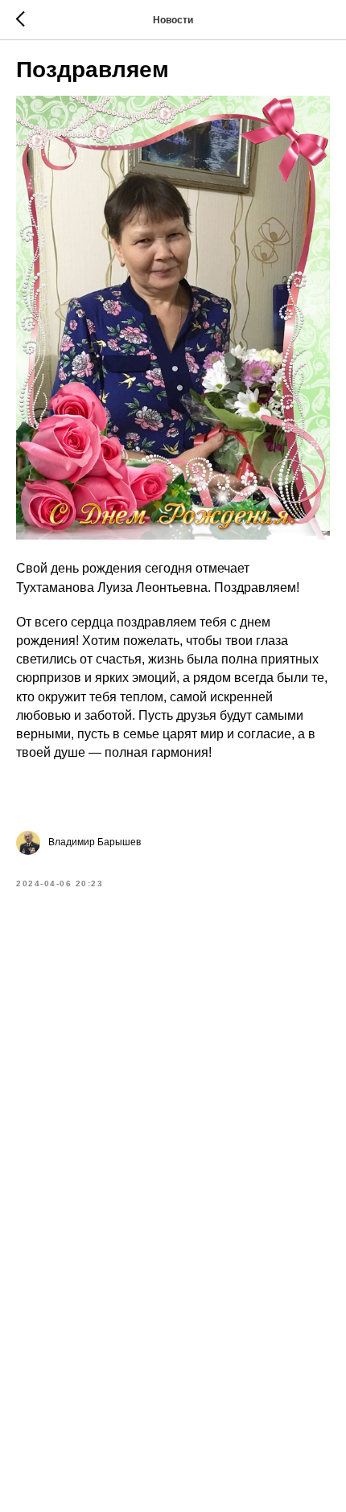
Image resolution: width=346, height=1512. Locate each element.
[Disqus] (173, 1127)
